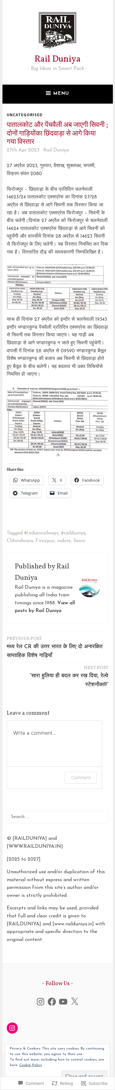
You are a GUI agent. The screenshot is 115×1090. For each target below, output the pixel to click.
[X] (74, 1002)
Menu (61, 93)
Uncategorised (25, 114)
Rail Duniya (57, 59)
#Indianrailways (41, 533)
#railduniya (73, 533)
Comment (80, 777)
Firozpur (45, 540)
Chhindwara (20, 540)
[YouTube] (63, 1002)
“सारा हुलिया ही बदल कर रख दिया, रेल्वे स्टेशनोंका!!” (69, 676)
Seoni (79, 540)
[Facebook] (52, 1002)
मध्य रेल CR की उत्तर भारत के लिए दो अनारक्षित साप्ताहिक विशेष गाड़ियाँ (54, 647)
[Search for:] (57, 816)
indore (64, 540)
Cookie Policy (30, 1065)
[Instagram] (40, 1002)
